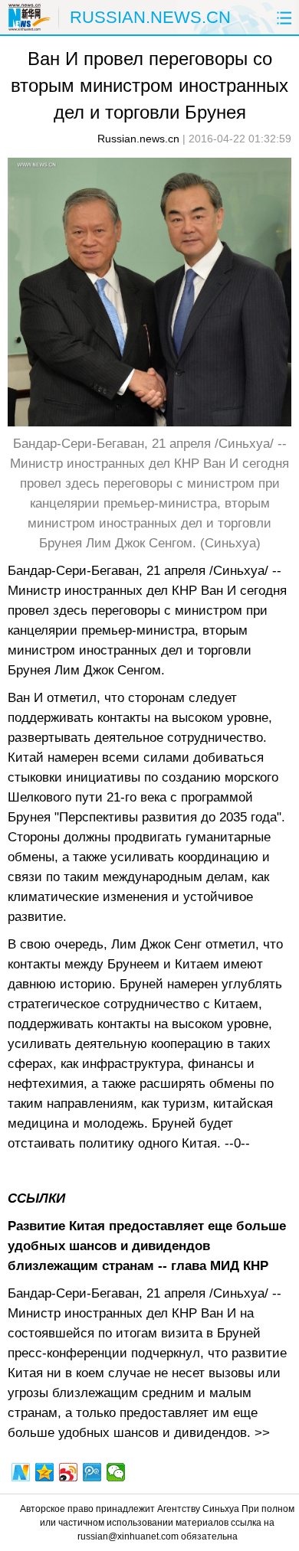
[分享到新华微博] (21, 1472)
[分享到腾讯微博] (92, 1472)
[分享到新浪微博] (68, 1472)
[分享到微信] (116, 1472)
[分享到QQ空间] (44, 1472)
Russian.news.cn (138, 138)
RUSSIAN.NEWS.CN (150, 17)
